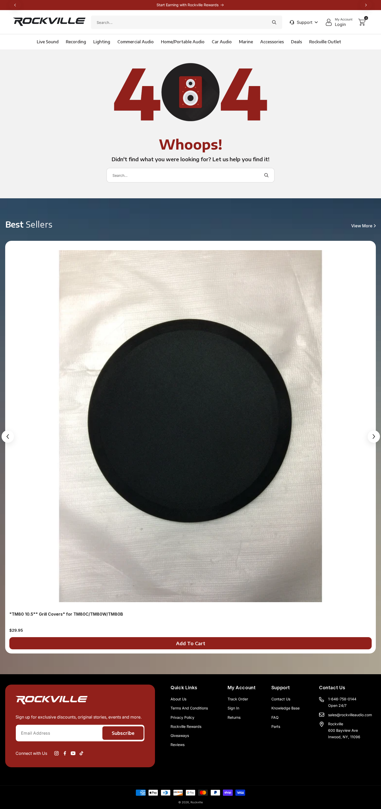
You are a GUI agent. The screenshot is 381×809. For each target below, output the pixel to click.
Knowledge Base (285, 708)
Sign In (233, 708)
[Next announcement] (366, 5)
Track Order (238, 699)
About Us (178, 699)
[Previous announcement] (15, 5)
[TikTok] (81, 753)
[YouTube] (73, 753)
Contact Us (280, 699)
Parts (275, 726)
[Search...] (274, 22)
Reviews (178, 744)
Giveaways (180, 735)
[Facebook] (65, 753)
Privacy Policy (182, 717)
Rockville (196, 802)
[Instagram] (56, 753)
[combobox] (186, 22)
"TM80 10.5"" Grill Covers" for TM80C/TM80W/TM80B (66, 614)
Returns (234, 717)
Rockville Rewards (186, 726)
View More (361, 225)
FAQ (275, 717)
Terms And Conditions (189, 708)
